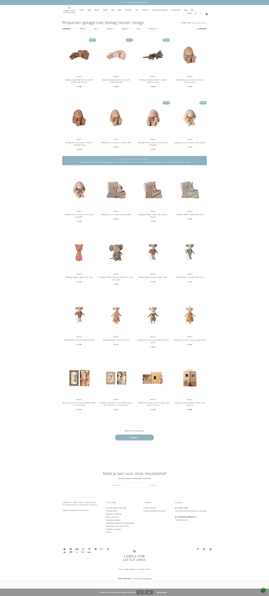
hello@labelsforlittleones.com (187, 517)
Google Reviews (146, 578)
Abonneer (153, 485)
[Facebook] (197, 549)
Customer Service (111, 511)
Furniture (145, 10)
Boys (119, 10)
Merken (82, 29)
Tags (188, 23)
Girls (112, 10)
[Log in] (196, 13)
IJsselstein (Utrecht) (149, 508)
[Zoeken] (201, 13)
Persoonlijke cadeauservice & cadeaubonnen (120, 523)
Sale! (89, 10)
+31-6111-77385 (183, 508)
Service (189, 13)
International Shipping (113, 520)
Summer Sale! (176, 10)
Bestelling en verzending (113, 514)
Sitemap (108, 532)
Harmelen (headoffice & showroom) (154, 511)
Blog (185, 10)
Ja (140, 592)
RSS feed (141, 569)
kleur (96, 29)
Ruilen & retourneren (112, 517)
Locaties (147, 502)
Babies (105, 10)
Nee (149, 592)
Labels (82, 10)
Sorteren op (153, 29)
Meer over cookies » (162, 592)
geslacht (125, 29)
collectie (110, 29)
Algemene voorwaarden (113, 529)
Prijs (138, 29)
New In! (97, 10)
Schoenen (128, 10)
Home (183, 23)
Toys (137, 10)
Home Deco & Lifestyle (159, 10)
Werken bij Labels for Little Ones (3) (117, 526)
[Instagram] (204, 549)
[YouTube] (211, 549)
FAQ (192, 10)
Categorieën (66, 29)
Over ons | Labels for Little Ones (116, 508)
